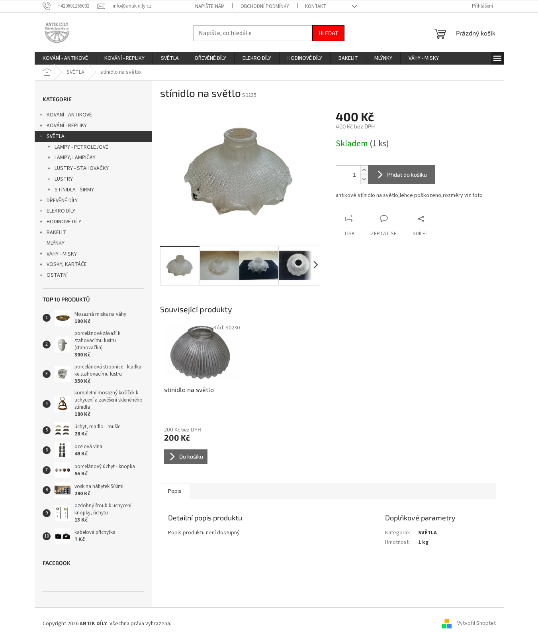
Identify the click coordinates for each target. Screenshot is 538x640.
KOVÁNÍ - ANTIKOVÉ (69, 115)
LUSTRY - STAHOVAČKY (82, 168)
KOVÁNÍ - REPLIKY (67, 126)
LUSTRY (64, 179)
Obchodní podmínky (265, 6)
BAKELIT (56, 232)
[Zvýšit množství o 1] (364, 170)
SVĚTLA (56, 136)
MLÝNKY (56, 243)
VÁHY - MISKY (62, 254)
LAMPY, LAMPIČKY (75, 157)
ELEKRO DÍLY (61, 211)
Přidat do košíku (407, 174)
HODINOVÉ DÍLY (64, 222)
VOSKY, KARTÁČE (67, 264)
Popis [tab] (175, 491)
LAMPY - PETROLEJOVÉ (81, 147)
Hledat (328, 33)
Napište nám (210, 6)
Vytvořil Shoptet (476, 624)
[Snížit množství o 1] (364, 179)
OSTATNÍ (57, 275)
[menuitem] (65, 58)
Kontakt (315, 6)
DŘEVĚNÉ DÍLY (62, 201)
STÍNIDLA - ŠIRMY (74, 190)
